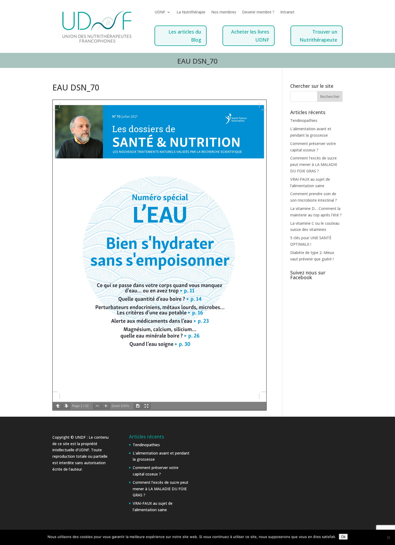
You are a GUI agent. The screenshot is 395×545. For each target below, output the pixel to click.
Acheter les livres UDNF (250, 35)
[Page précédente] (58, 406)
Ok (343, 537)
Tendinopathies (303, 120)
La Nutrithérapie (191, 12)
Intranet (287, 12)
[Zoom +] (106, 406)
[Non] (388, 537)
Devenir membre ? (258, 12)
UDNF (160, 12)
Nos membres (223, 12)
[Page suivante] (66, 406)
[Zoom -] (97, 406)
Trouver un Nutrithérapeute (318, 35)
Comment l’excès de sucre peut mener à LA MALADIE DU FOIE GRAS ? (313, 164)
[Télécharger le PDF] (138, 406)
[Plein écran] (146, 406)
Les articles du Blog (184, 35)
